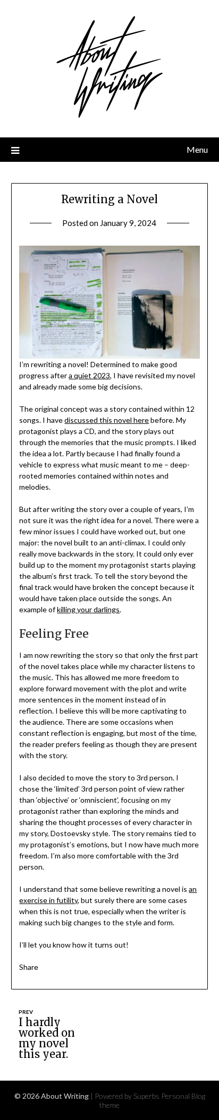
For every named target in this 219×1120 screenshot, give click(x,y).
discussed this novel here (106, 419)
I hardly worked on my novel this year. (47, 1038)
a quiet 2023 (89, 375)
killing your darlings (88, 609)
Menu (197, 149)
